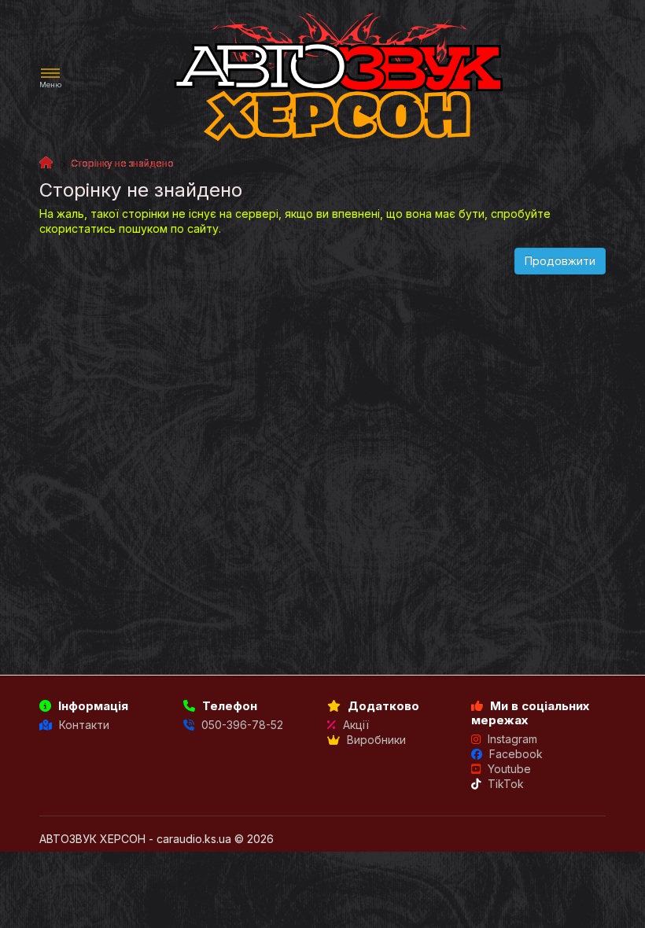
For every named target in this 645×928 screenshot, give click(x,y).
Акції (354, 724)
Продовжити (560, 260)
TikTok (504, 783)
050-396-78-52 (240, 724)
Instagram (511, 739)
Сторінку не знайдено (122, 163)
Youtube (508, 768)
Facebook (514, 753)
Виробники (375, 739)
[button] (50, 78)
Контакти (82, 724)
